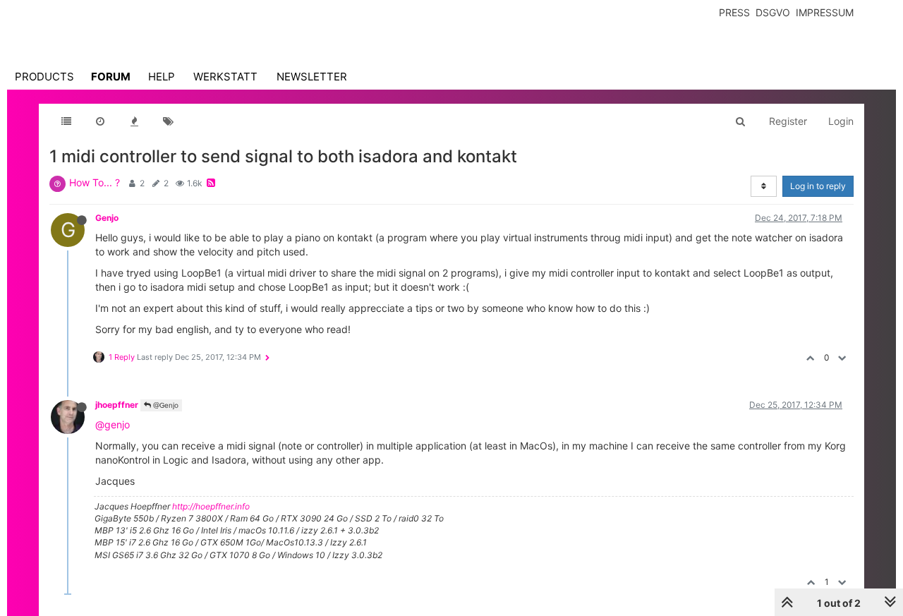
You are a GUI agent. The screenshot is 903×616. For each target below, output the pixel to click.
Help (161, 76)
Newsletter (312, 76)
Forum (111, 76)
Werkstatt (225, 76)
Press (734, 12)
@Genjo (164, 405)
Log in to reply (818, 186)
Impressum (825, 12)
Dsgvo (773, 12)
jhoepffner (116, 404)
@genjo (112, 424)
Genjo (107, 217)
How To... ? (94, 182)
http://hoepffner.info (211, 506)
